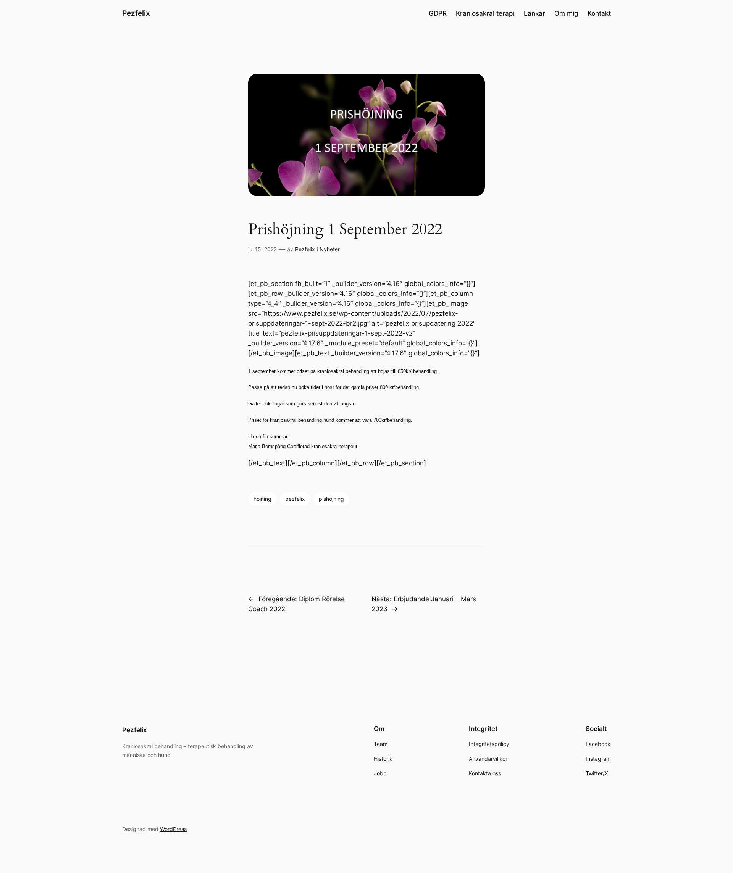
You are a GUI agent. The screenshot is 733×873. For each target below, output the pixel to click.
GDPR (438, 13)
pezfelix (295, 498)
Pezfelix (136, 13)
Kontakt (599, 13)
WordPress (173, 829)
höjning (262, 498)
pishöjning (331, 498)
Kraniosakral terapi (485, 13)
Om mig (566, 13)
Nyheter (330, 249)
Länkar (534, 13)
